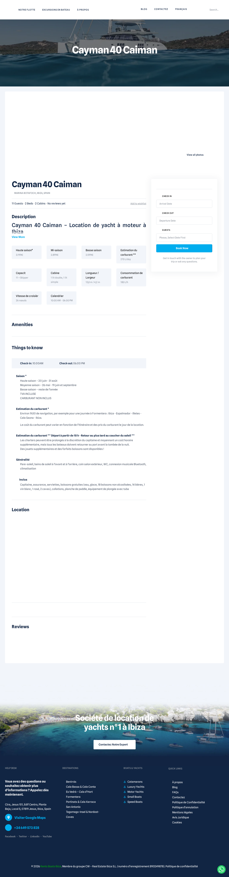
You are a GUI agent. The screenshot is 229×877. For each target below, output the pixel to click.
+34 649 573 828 (26, 828)
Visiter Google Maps (30, 818)
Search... (214, 9)
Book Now (182, 248)
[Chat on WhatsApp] (221, 869)
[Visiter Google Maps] (8, 817)
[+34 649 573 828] (8, 827)
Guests (166, 230)
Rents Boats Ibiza (50, 866)
